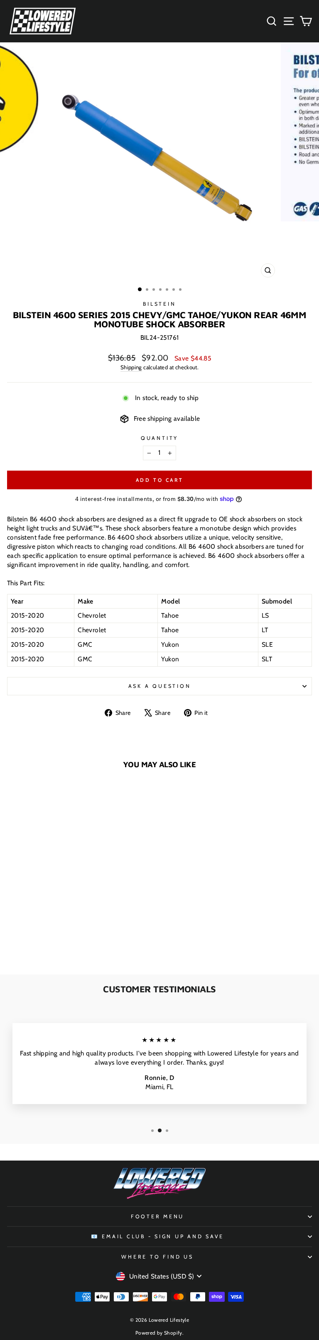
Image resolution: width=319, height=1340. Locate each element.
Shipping (131, 367)
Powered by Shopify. (159, 1333)
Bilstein (159, 304)
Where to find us (157, 1257)
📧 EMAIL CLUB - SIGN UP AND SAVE (157, 1236)
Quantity (159, 438)
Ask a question (159, 686)
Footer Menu (157, 1216)
